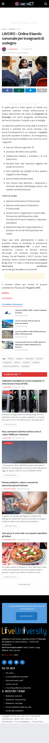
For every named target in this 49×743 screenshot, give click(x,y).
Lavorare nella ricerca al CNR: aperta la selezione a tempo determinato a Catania (30, 344)
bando (10, 359)
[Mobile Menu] (3, 4)
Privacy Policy (37, 721)
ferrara (39, 359)
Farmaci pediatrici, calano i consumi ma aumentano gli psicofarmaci (20, 484)
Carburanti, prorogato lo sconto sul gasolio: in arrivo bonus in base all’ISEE (23, 382)
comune (19, 359)
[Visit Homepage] (24, 4)
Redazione (13, 49)
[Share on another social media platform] (42, 90)
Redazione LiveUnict (14, 696)
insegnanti (7, 362)
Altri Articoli (24, 584)
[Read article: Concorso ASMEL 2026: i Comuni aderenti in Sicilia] (7, 313)
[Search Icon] (45, 4)
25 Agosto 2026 (21, 315)
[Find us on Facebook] (4, 662)
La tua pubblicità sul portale (17, 676)
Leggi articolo (11, 424)
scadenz (36, 362)
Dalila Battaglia (10, 489)
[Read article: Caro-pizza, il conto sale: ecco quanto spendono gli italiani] (24, 553)
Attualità (12, 29)
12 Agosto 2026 (21, 350)
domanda (30, 359)
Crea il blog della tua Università (18, 688)
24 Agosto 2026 (21, 326)
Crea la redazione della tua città (18, 707)
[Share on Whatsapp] (18, 90)
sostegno (25, 366)
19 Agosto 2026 (21, 337)
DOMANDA (7, 298)
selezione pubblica (11, 366)
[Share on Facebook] (7, 90)
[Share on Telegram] (30, 90)
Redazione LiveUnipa (14, 703)
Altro (19, 29)
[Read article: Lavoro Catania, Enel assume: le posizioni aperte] (7, 324)
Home (4, 29)
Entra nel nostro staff (14, 680)
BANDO (5, 293)
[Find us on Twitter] (10, 662)
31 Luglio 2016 (27, 49)
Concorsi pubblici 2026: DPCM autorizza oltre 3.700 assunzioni (30, 332)
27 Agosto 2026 (18, 387)
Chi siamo (10, 673)
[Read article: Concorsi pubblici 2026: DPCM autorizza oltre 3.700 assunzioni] (7, 334)
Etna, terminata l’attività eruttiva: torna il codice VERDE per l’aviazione (21, 433)
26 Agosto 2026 (18, 438)
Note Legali (8, 655)
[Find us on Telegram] (16, 662)
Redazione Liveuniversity (16, 699)
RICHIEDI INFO (26, 616)
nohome (26, 362)
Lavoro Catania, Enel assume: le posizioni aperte (27, 322)
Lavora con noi (12, 684)
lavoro (17, 362)
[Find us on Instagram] (22, 662)
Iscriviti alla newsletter (14, 710)
